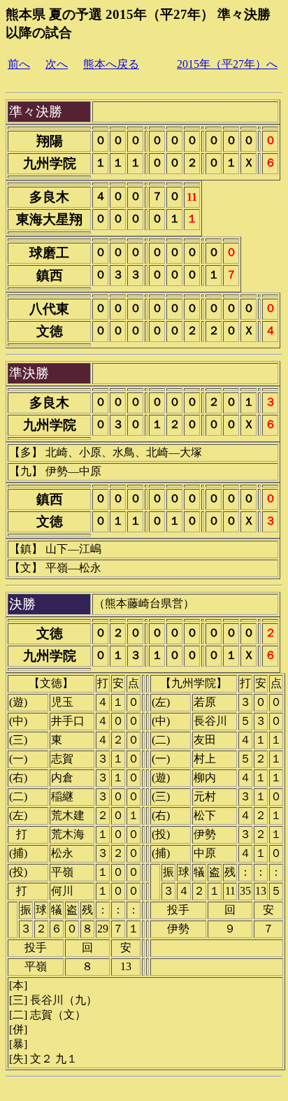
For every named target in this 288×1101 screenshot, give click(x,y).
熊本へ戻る (111, 64)
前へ (19, 64)
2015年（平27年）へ (227, 64)
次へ (56, 64)
